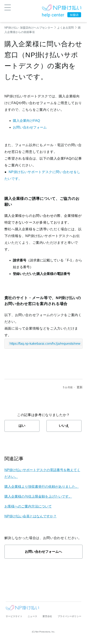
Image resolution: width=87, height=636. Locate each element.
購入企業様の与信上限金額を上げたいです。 (38, 496)
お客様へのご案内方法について (28, 506)
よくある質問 (65, 27)
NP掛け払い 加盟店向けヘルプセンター (28, 27)
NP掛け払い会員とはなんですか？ (30, 516)
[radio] (22, 426)
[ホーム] (61, 8)
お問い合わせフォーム (30, 127)
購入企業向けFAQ (26, 120)
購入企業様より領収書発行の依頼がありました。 (41, 486)
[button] (7, 7)
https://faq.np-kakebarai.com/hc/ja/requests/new (45, 343)
